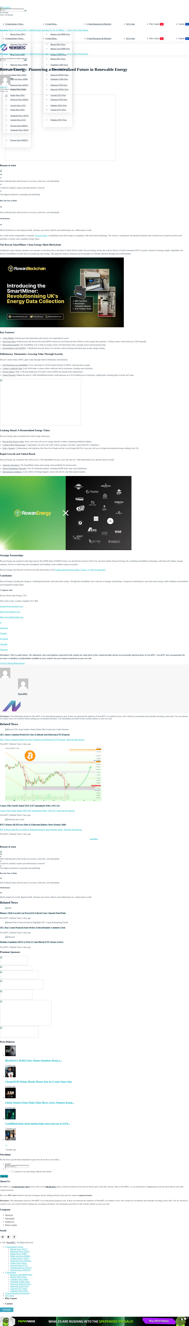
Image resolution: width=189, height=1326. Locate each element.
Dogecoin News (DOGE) (20, 1261)
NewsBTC (11, 1242)
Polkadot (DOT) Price (19, 1291)
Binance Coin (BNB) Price (60, 34)
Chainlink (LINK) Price (59, 79)
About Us (9, 1215)
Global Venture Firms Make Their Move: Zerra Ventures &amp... (39, 1102)
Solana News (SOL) (18, 1263)
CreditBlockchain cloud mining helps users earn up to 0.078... (37, 1123)
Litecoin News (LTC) (19, 1265)
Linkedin (3, 644)
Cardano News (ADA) (19, 1258)
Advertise (7, 1309)
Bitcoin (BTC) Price (58, 59)
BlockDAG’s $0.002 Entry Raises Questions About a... (33, 1060)
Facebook (4, 639)
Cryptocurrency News (14, 24)
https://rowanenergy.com (10, 612)
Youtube (3, 633)
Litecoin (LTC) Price (18, 1289)
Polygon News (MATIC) (20, 1270)
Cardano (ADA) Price (19, 1279)
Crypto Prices (50, 24)
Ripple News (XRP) (18, 1254)
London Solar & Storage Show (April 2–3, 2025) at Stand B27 (80, 570)
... (6, 1144)
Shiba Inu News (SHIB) (19, 79)
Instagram (4, 628)
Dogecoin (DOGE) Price (60, 89)
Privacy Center (11, 1225)
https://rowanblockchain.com (11, 617)
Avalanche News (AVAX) (21, 1268)
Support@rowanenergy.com (11, 606)
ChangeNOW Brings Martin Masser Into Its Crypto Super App (38, 1081)
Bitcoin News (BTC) (17, 34)
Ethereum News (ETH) (19, 1251)
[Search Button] (25, 10)
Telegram (4, 650)
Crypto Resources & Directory (99, 24)
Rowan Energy (41, 235)
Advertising (10, 1218)
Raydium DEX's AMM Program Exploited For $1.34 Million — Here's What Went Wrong (44, 30)
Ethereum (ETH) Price (19, 1286)
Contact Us (9, 1222)
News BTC (3, 87)
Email (8, 1164)
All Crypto (130, 24)
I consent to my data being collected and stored (32, 1171)
